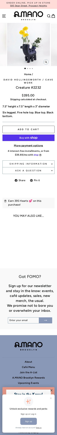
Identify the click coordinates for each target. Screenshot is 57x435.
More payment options (28, 145)
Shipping (15, 99)
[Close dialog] (51, 390)
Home (27, 74)
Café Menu (28, 367)
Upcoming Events (28, 382)
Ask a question (28, 170)
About (28, 361)
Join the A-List (28, 372)
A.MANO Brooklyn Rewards (28, 377)
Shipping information (28, 163)
